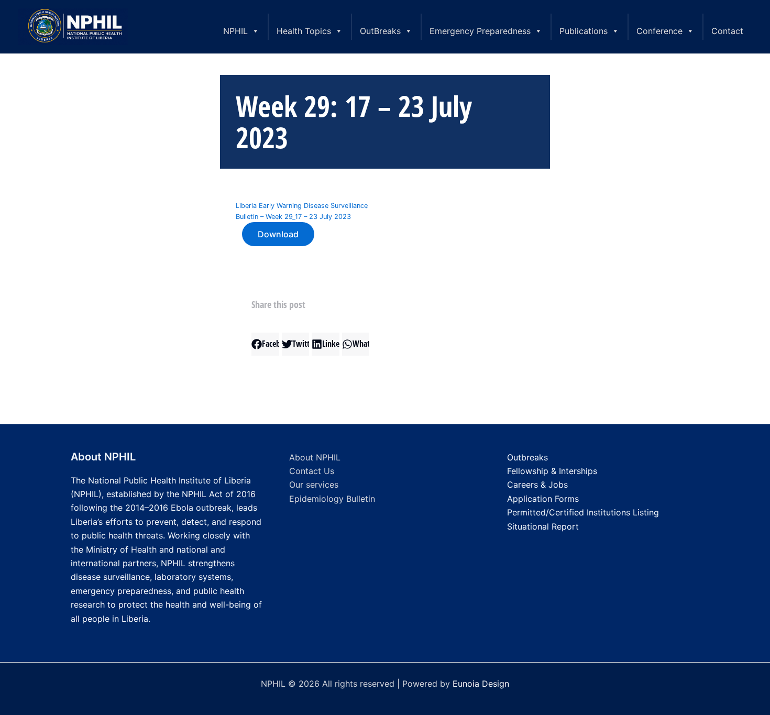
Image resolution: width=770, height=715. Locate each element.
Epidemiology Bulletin (332, 498)
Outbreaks (527, 457)
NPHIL (235, 31)
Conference (659, 31)
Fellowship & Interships (552, 471)
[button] (265, 344)
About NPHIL (314, 457)
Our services (313, 484)
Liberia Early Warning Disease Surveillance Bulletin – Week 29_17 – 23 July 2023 (302, 211)
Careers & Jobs (537, 484)
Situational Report (543, 526)
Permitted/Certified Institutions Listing (583, 512)
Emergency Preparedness (480, 31)
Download (278, 234)
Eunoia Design (481, 683)
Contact (727, 31)
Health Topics (304, 31)
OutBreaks (380, 31)
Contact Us (311, 471)
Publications (583, 31)
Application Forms (543, 498)
